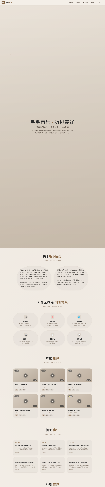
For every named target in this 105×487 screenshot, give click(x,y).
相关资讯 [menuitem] (93, 2)
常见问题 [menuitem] (100, 2)
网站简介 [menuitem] (71, 2)
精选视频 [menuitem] (85, 2)
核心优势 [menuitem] (78, 2)
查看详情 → (18, 452)
